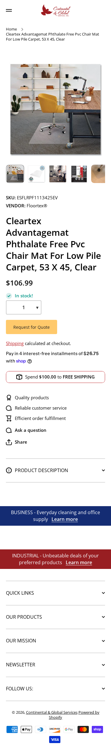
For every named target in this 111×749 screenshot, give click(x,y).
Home (11, 29)
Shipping (15, 343)
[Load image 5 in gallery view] (100, 174)
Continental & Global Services (52, 712)
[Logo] (55, 10)
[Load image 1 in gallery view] (15, 174)
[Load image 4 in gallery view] (79, 174)
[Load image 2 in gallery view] (36, 174)
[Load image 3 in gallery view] (58, 174)
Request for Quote (31, 327)
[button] (16, 442)
